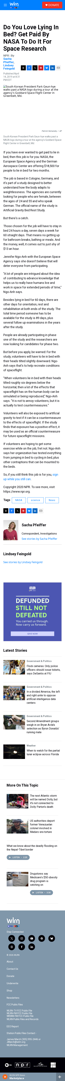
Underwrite (12, 983)
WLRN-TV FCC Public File (19, 1010)
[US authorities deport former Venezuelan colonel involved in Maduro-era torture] (17, 826)
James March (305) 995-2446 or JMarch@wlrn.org (24, 1040)
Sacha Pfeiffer (8, 60)
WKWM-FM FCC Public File (20, 1016)
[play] (5, 1076)
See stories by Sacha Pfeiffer (39, 539)
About (10, 961)
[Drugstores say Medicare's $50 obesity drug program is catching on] (17, 879)
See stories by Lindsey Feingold (22, 562)
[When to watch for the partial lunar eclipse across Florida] (14, 751)
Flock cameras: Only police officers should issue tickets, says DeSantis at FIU (43, 669)
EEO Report (13, 1026)
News (52, 500)
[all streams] (60, 1077)
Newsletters (13, 998)
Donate (10, 976)
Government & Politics (39, 661)
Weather (31, 745)
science (35, 500)
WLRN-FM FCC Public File (19, 1013)
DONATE (53, 5)
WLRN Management (17, 1045)
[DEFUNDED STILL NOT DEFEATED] (33, 612)
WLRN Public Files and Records (22, 1019)
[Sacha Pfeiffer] (10, 530)
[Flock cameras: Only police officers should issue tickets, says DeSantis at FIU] (14, 667)
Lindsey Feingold (9, 67)
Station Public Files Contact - (21, 1033)
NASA (18, 500)
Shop (9, 990)
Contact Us (12, 969)
